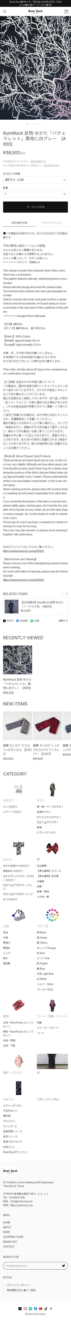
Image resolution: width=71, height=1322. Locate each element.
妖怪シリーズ (10, 1136)
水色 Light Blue (45, 973)
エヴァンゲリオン (46, 832)
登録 (63, 1265)
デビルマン (9, 1121)
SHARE (24, 620)
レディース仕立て (12, 811)
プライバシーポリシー (19, 1285)
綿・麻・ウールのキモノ (50, 806)
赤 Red (41, 953)
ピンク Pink (43, 958)
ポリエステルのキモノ (49, 817)
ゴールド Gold (45, 989)
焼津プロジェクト (12, 1141)
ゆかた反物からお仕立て (16, 865)
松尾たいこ (9, 1147)
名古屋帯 (42, 865)
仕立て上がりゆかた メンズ (18, 894)
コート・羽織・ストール (52, 1016)
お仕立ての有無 (11, 173)
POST (10, 620)
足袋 (5, 932)
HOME (6, 1222)
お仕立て (8, 800)
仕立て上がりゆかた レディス (18, 887)
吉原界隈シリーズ (12, 1131)
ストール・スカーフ (47, 1027)
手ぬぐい (8, 1099)
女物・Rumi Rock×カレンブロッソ (18, 1024)
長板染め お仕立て (13, 871)
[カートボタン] (66, 11)
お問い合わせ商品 (48, 1099)
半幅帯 (40, 881)
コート (40, 1033)
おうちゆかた (10, 899)
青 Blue (41, 968)
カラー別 (42, 926)
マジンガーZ (10, 1126)
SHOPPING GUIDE (52, 223)
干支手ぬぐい (10, 1110)
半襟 (5, 937)
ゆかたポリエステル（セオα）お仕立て (18, 878)
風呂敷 (6, 963)
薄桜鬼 (6, 1116)
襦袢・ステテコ (12, 1072)
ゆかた (7, 859)
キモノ (41, 800)
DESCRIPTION (19, 223)
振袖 (39, 827)
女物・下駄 (9, 1045)
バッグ (6, 953)
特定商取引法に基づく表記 (21, 1290)
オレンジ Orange (46, 948)
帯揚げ (6, 942)
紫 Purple (42, 963)
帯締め (6, 948)
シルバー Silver (45, 984)
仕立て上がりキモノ (48, 822)
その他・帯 (43, 896)
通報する (63, 620)
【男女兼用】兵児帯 (48, 876)
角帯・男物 (43, 891)
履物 (6, 1016)
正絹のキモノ (44, 811)
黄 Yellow (42, 942)
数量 (5, 187)
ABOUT (7, 1227)
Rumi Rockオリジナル (15, 1152)
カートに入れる (36, 207)
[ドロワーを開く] (4, 11)
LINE (36, 620)
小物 (6, 926)
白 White (41, 979)
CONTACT (9, 1246)
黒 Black (41, 932)
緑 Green (42, 937)
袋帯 (39, 886)
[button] (67, 594)
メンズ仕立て (10, 806)
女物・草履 (9, 1040)
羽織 (39, 1022)
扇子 (5, 958)
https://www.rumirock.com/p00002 (23, 551)
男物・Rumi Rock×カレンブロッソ (18, 1033)
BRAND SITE (10, 1241)
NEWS (6, 1232)
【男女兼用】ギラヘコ (49, 871)
